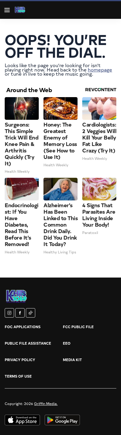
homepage (100, 69)
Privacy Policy (20, 360)
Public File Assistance (28, 343)
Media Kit (72, 360)
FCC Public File (78, 327)
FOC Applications (23, 327)
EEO (66, 343)
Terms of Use (18, 376)
